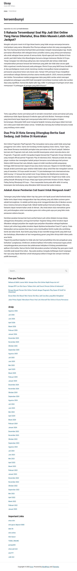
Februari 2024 (12, 424)
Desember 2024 (13, 385)
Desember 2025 (13, 338)
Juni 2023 (11, 455)
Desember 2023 (13, 431)
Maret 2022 (12, 501)
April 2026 (11, 322)
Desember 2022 (13, 478)
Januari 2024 (12, 427)
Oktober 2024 (12, 392)
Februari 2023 (12, 470)
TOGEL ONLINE (13, 541)
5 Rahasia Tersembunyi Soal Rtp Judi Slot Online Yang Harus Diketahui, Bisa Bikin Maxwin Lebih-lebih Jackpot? (38, 36)
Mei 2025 (11, 365)
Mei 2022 (11, 494)
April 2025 (11, 369)
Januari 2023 (12, 474)
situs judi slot (13, 549)
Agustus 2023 (13, 447)
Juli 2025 (11, 357)
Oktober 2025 (12, 346)
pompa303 (11, 545)
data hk (10, 529)
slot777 (10, 553)
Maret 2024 (12, 420)
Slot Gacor (12, 537)
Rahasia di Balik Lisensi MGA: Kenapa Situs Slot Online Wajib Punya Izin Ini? (33, 282)
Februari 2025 (12, 377)
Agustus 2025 (13, 354)
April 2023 (11, 462)
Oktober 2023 (12, 439)
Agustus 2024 (13, 400)
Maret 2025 (12, 373)
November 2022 (13, 482)
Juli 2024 (11, 404)
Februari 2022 (12, 505)
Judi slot (11, 557)
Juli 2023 (11, 451)
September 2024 (13, 396)
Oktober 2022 (12, 486)
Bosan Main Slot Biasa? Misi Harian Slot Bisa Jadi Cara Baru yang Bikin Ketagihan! (36, 296)
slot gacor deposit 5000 (16, 525)
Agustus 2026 (13, 311)
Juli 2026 (11, 315)
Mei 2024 (11, 412)
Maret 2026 (12, 326)
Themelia (56, 567)
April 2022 (11, 497)
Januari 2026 (12, 334)
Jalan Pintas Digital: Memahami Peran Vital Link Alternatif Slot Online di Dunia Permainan (38, 300)
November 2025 (13, 342)
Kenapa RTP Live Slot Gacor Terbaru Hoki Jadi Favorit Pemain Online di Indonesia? (35, 286)
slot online (12, 533)
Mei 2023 (11, 459)
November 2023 (13, 435)
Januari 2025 (12, 381)
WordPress (45, 567)
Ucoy (31, 567)
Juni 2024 (11, 408)
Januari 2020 (12, 509)
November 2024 (13, 389)
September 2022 (13, 490)
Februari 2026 (12, 330)
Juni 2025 (11, 361)
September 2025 (13, 350)
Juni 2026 (11, 319)
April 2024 (11, 416)
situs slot (11, 520)
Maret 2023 (12, 466)
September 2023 (13, 443)
